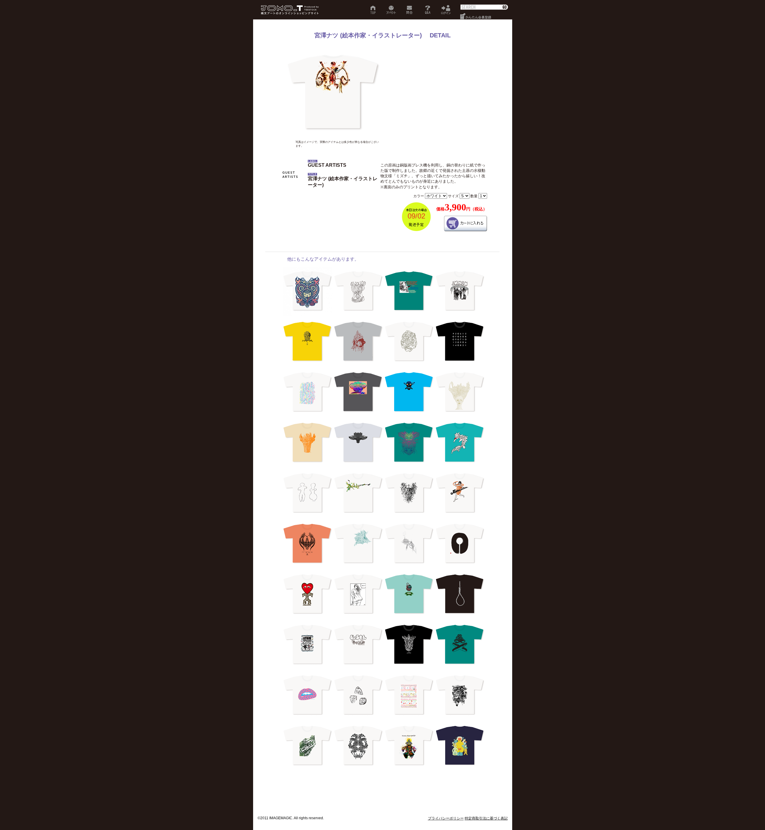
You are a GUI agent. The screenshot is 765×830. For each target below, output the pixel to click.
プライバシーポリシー (446, 818)
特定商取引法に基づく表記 (486, 818)
